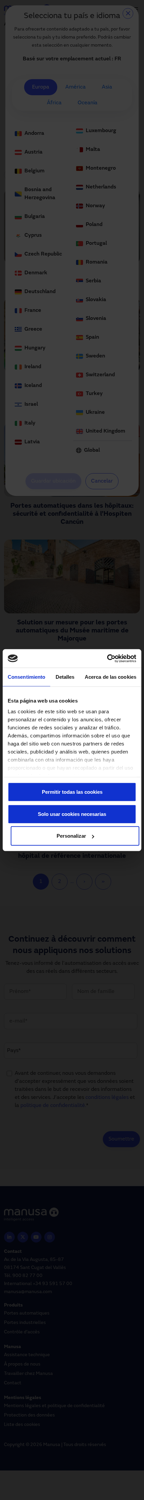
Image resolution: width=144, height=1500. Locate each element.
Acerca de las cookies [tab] (110, 677)
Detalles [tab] (65, 677)
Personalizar (71, 836)
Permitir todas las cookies (72, 792)
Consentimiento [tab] (26, 677)
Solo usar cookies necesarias (72, 814)
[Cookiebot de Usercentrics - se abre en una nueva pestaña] (107, 658)
